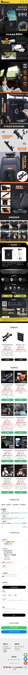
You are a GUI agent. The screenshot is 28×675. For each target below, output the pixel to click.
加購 (8, 400)
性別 (4, 592)
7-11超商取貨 (9, 542)
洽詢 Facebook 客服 (14, 631)
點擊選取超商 (15, 587)
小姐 (15, 595)
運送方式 (4, 539)
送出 (14, 615)
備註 (8, 608)
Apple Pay (7, 559)
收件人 (4, 566)
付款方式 (4, 548)
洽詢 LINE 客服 (14, 628)
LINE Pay (6, 557)
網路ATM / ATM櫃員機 (10, 555)
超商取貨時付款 (8, 551)
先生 (10, 595)
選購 (8, 359)
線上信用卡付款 (8, 553)
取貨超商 (4, 582)
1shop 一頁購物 (16, 672)
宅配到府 (8, 544)
